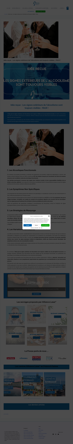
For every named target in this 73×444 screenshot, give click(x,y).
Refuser (36, 225)
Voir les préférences (45, 225)
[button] (48, 216)
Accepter (27, 225)
